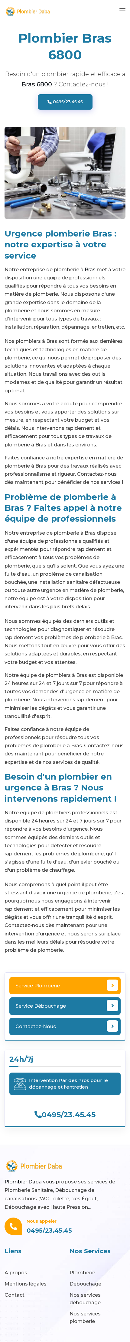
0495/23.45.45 (67, 102)
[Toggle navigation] (122, 11)
